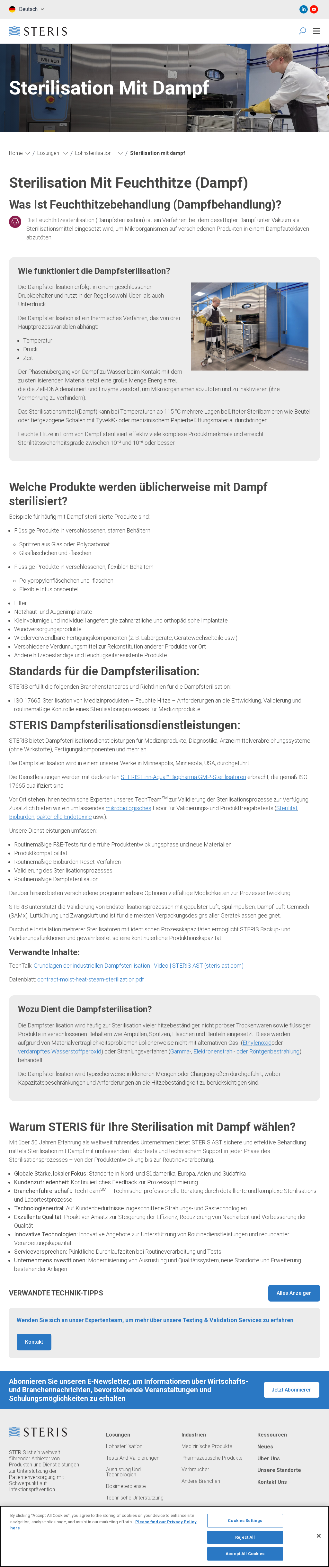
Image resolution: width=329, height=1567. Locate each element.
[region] (164, 1536)
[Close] (319, 1536)
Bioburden (21, 816)
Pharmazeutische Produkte (212, 1458)
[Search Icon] (303, 31)
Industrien (194, 1434)
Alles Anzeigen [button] (294, 1293)
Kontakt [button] (34, 1342)
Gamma (180, 1051)
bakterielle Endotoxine (64, 816)
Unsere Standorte (279, 1470)
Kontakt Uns (272, 1482)
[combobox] (26, 9)
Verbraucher (195, 1469)
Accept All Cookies (245, 1553)
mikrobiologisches (128, 808)
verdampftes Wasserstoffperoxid (59, 1051)
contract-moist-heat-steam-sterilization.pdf (90, 979)
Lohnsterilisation (124, 1446)
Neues (265, 1446)
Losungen (118, 1434)
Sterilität (287, 808)
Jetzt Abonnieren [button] (291, 1390)
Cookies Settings (245, 1520)
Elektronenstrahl (213, 1051)
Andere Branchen (201, 1481)
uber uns (268, 1458)
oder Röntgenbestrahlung (267, 1051)
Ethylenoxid (257, 1042)
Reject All (245, 1537)
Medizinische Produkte (207, 1446)
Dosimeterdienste (126, 1486)
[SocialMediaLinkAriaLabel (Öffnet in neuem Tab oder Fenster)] (303, 9)
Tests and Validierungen (132, 1458)
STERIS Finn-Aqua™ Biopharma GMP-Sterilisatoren (183, 777)
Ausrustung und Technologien (123, 1472)
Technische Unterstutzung (135, 1497)
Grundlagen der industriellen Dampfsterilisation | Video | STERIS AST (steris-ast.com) (139, 965)
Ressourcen (272, 1434)
